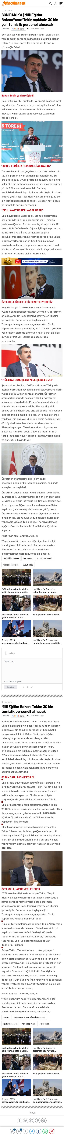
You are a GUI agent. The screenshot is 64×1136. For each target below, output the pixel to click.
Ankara (6, 1017)
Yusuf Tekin (28, 565)
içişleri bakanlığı (10, 1024)
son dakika (27, 558)
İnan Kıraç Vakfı (28, 1024)
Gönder (10, 687)
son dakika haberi (44, 558)
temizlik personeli (10, 565)
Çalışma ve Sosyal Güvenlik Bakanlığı (29, 1017)
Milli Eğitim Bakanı (11, 558)
